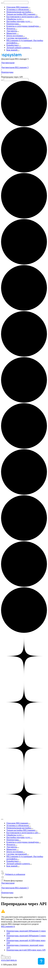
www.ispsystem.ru (9, 960)
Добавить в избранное (14, 874)
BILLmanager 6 (8, 926)
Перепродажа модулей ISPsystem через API (25, 950)
